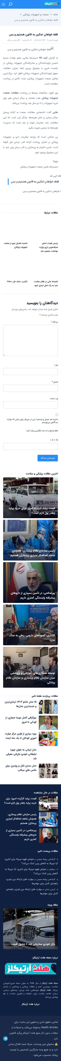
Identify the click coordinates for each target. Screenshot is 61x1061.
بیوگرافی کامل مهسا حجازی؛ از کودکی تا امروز (20, 720)
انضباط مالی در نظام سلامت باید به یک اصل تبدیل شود (46, 283)
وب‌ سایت (54, 398)
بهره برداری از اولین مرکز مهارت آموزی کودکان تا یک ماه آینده (20, 736)
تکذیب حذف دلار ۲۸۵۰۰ (17, 281)
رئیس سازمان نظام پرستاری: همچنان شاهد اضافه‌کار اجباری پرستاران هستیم (21, 818)
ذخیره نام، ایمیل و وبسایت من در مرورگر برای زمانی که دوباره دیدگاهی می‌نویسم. (32, 421)
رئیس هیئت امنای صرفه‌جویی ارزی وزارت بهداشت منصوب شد (48, 247)
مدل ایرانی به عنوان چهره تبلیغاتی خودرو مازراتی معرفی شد (21, 754)
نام (56, 365)
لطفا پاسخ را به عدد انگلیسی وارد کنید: (42, 430)
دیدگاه (54, 322)
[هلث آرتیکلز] (51, 4)
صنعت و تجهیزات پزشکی (36, 14)
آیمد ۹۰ (50, 40)
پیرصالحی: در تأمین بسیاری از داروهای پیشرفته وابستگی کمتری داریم (21, 834)
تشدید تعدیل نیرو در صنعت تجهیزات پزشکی (15, 245)
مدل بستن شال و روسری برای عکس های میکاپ (20, 768)
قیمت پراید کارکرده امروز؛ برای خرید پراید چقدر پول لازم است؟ (20, 801)
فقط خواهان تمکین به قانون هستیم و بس (35, 181)
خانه (55, 14)
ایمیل (55, 382)
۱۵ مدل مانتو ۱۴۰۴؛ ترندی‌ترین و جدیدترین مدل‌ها (20, 704)
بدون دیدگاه (12, 40)
